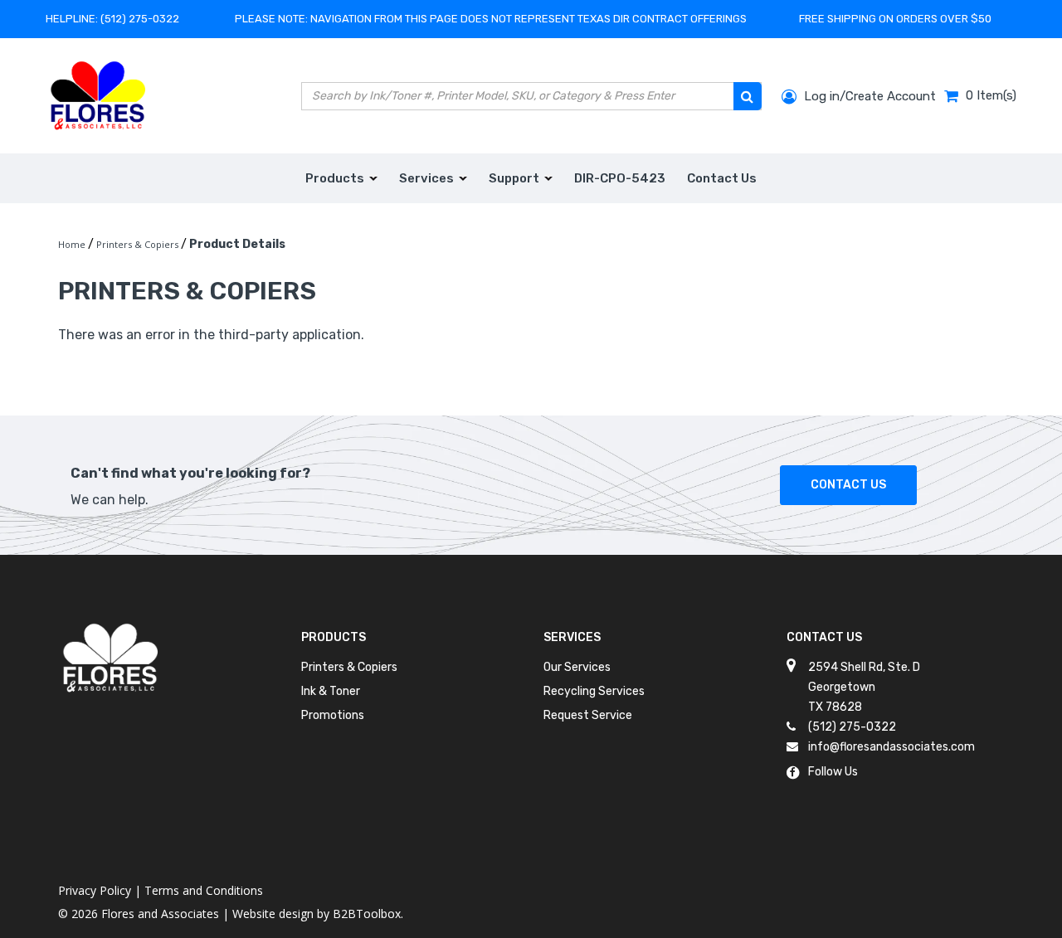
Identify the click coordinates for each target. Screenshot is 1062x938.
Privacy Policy (94, 890)
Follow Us (833, 772)
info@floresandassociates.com (891, 747)
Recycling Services (594, 691)
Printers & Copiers (349, 667)
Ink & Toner (330, 691)
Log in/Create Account (868, 96)
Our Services (577, 667)
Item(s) (991, 95)
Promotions (332, 715)
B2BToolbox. (368, 913)
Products (333, 637)
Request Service (587, 715)
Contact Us (848, 485)
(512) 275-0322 (139, 18)
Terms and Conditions (203, 890)
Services (572, 637)
